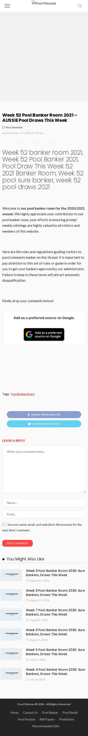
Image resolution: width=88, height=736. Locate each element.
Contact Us (30, 712)
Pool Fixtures (26, 719)
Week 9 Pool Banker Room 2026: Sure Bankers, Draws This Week (55, 572)
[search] (80, 6)
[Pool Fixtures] (44, 2)
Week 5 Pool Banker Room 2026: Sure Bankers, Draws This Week (55, 652)
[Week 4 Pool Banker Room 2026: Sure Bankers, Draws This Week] (11, 674)
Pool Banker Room (23, 394)
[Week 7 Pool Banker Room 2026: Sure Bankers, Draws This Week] (11, 614)
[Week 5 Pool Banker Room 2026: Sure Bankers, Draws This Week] (11, 654)
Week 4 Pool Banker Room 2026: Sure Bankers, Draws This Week (55, 671)
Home (15, 712)
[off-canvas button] (7, 6)
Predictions (66, 719)
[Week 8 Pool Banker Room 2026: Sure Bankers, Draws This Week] (11, 595)
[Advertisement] (44, 57)
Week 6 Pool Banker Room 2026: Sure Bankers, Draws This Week (55, 632)
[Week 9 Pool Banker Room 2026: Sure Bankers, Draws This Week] (11, 575)
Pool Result (70, 712)
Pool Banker (50, 712)
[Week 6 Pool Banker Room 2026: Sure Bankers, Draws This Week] (11, 634)
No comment (14, 127)
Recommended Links (46, 726)
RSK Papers (47, 719)
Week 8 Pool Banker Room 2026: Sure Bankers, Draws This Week (55, 592)
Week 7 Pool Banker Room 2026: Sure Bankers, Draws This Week (55, 612)
